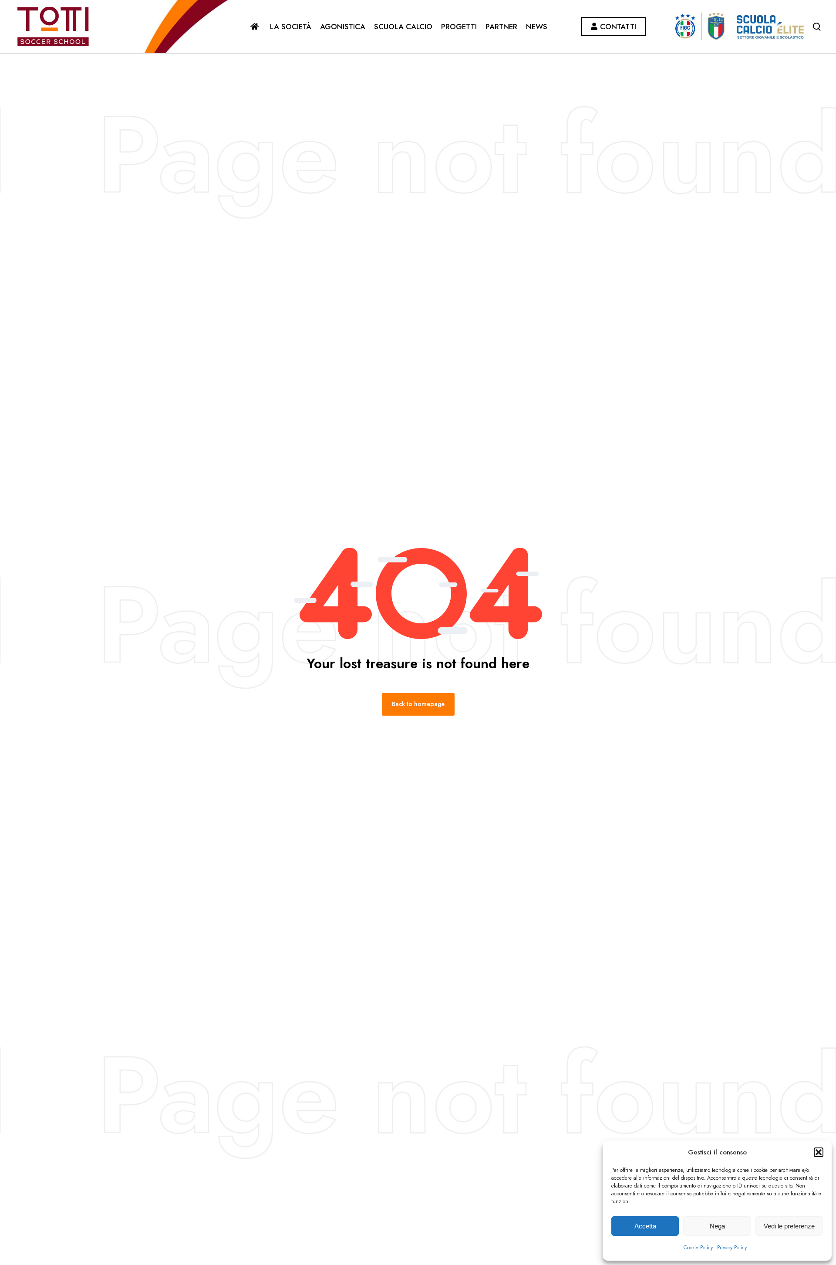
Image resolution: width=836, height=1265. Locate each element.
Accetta (645, 1226)
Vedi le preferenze (789, 1226)
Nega (717, 1226)
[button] (818, 1152)
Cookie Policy (698, 1248)
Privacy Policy (732, 1248)
